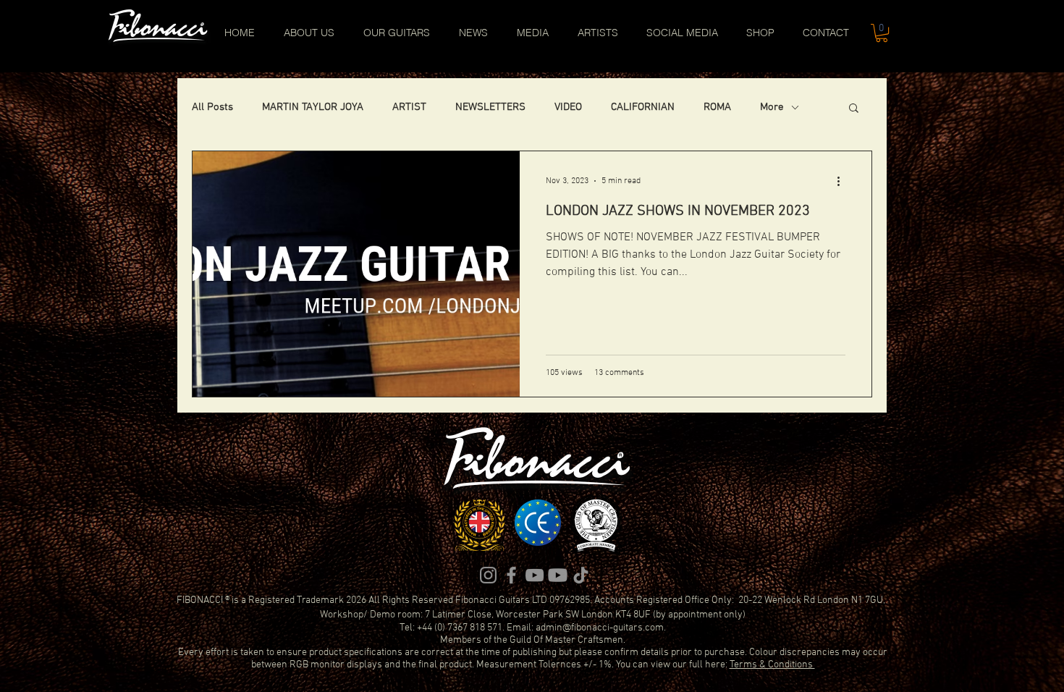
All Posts (212, 107)
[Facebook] (511, 575)
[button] (881, 33)
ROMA (717, 107)
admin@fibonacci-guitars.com (600, 628)
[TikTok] (581, 575)
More (772, 107)
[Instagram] (488, 575)
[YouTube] (534, 575)
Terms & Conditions (772, 665)
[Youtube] (557, 575)
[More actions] (843, 181)
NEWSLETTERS (490, 107)
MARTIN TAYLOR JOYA (312, 107)
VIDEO (568, 107)
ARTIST (409, 107)
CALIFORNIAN (643, 107)
